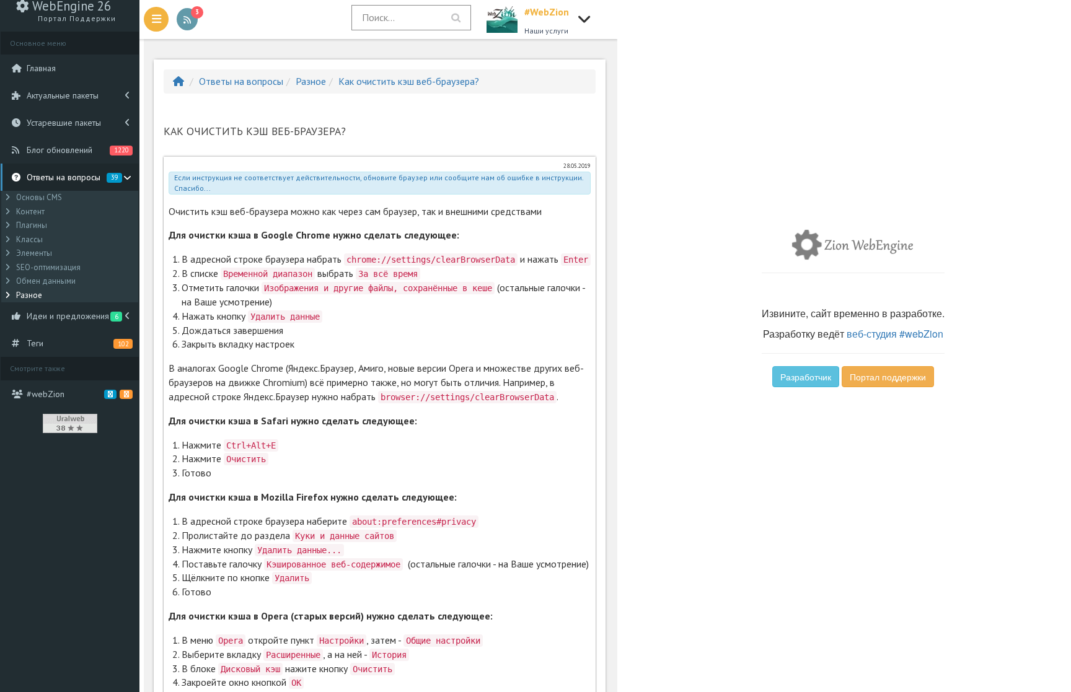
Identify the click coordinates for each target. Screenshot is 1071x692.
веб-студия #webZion (895, 333)
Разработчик (805, 376)
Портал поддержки (888, 376)
